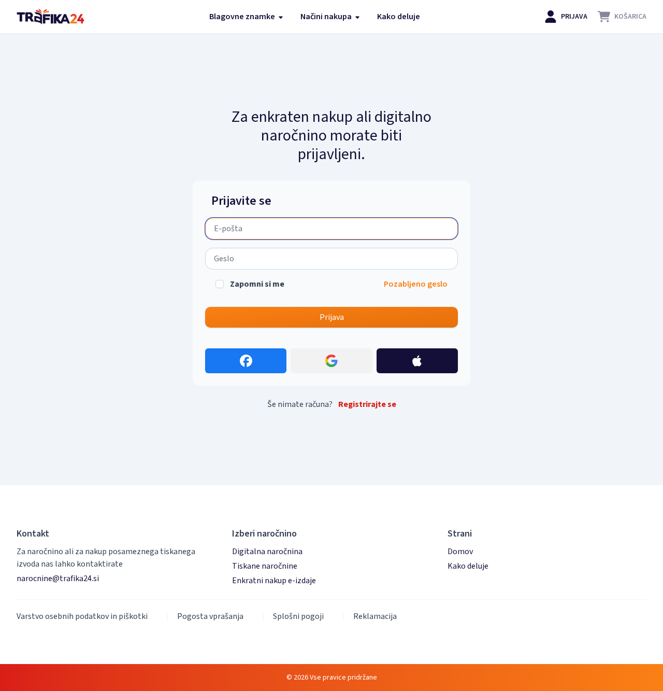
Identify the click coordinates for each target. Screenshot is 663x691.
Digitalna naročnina (267, 551)
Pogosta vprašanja (210, 616)
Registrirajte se (367, 404)
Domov (460, 551)
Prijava (332, 317)
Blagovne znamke (243, 16)
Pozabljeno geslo (416, 284)
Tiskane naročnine (264, 566)
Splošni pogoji (298, 616)
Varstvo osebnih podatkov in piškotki (82, 616)
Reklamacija (375, 616)
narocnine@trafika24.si (58, 578)
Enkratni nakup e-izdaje (274, 580)
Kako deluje (398, 16)
